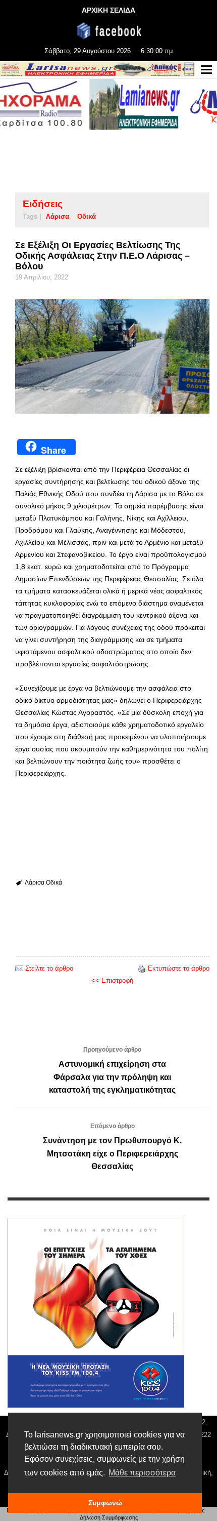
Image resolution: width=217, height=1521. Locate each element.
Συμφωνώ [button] (105, 1503)
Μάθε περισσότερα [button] (142, 1472)
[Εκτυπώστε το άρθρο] (142, 968)
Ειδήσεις (43, 203)
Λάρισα (57, 216)
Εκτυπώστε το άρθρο (178, 968)
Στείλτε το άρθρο (49, 968)
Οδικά (86, 216)
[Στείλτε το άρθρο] (19, 968)
